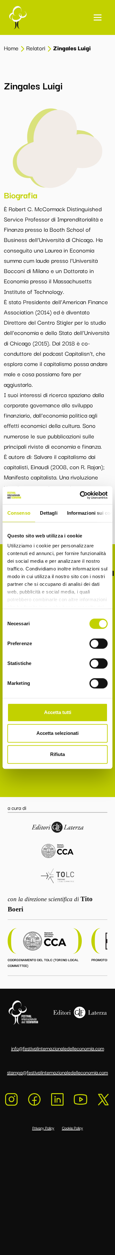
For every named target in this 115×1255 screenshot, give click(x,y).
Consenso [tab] (18, 513)
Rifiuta (57, 754)
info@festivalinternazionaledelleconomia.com (57, 1048)
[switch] (98, 643)
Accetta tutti (57, 712)
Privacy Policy (43, 1128)
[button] (97, 17)
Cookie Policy (72, 1128)
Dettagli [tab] (48, 513)
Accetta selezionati (57, 733)
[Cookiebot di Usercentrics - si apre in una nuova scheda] (81, 495)
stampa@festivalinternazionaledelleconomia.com (57, 1072)
